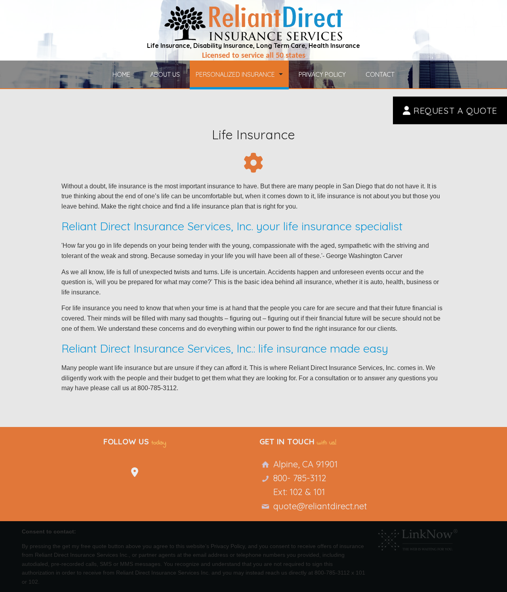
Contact (380, 74)
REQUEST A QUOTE (454, 110)
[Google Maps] (134, 474)
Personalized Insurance (235, 74)
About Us (165, 74)
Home (121, 74)
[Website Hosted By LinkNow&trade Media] (417, 538)
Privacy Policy (322, 74)
